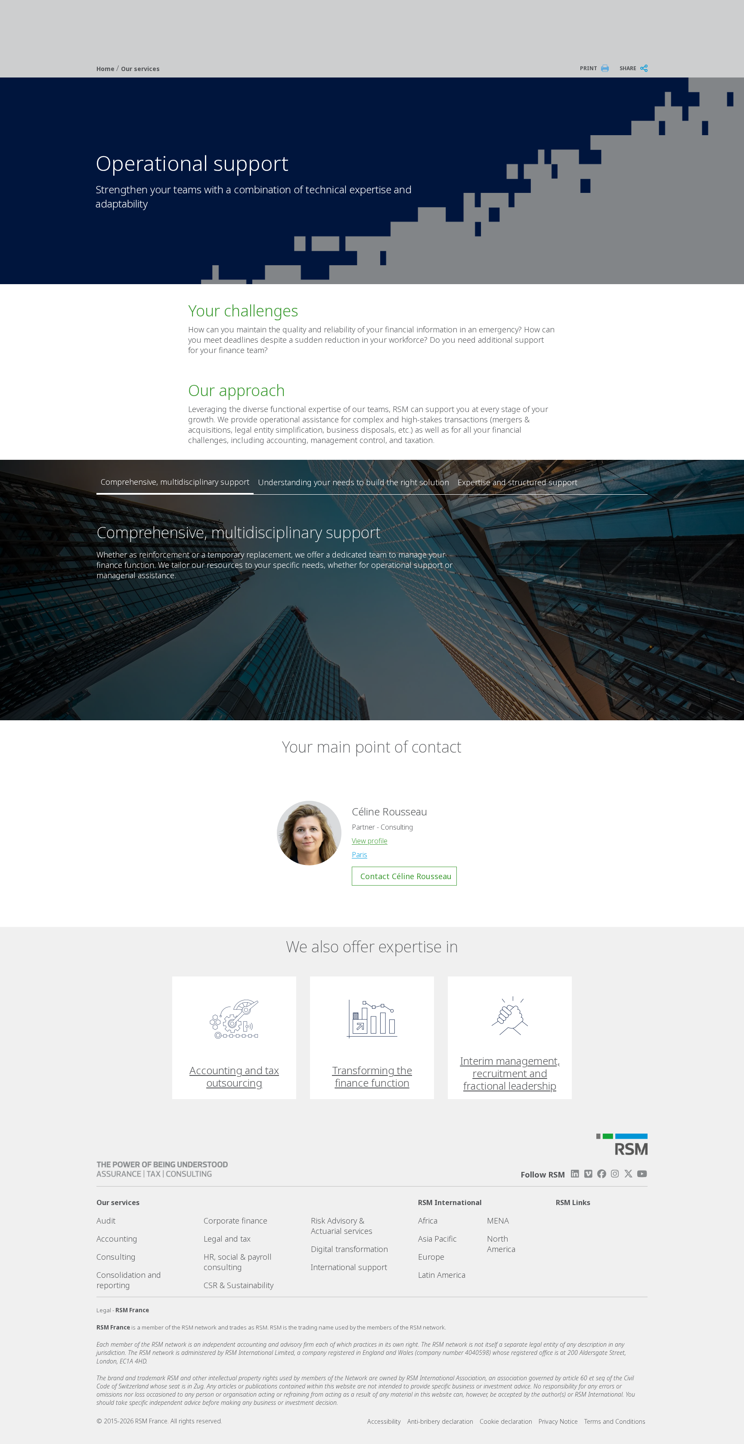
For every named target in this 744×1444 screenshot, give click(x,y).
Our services (140, 69)
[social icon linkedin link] (574, 1173)
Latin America (441, 1275)
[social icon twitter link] (628, 1173)
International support (349, 1267)
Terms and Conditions (614, 1421)
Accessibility (384, 1421)
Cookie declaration (506, 1421)
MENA (498, 1220)
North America (501, 1243)
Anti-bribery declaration (440, 1421)
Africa (427, 1220)
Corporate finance (235, 1220)
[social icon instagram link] (614, 1173)
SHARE (628, 68)
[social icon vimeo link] (588, 1173)
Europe (431, 1257)
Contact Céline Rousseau (406, 876)
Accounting (116, 1238)
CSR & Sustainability (238, 1285)
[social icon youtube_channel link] (642, 1173)
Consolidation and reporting (128, 1280)
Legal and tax (227, 1238)
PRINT (588, 68)
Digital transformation (349, 1249)
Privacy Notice (558, 1421)
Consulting (116, 1257)
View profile (370, 841)
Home (106, 69)
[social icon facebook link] (601, 1173)
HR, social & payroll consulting (238, 1262)
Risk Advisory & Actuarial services (341, 1225)
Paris (359, 854)
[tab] (175, 482)
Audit (105, 1220)
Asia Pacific (437, 1238)
